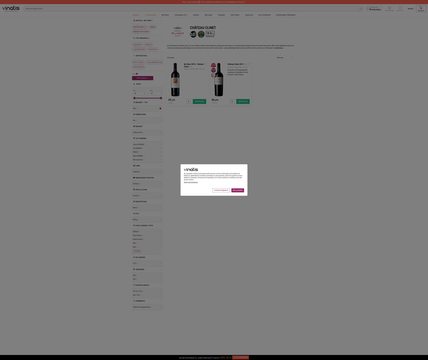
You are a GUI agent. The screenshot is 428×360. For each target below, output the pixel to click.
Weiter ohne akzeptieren (191, 182)
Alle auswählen (238, 190)
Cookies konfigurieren (221, 190)
